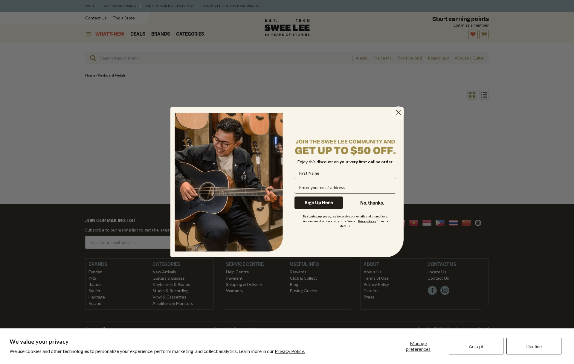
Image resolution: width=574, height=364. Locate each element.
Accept (476, 346)
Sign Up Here (319, 202)
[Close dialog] (398, 112)
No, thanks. (372, 203)
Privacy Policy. (290, 351)
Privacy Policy (367, 221)
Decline (534, 346)
